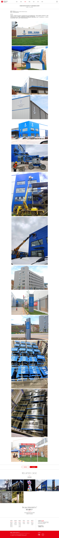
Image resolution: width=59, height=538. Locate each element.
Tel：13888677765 (12, 535)
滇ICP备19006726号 (24, 535)
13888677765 (28, 513)
